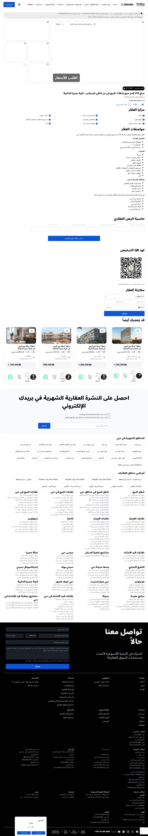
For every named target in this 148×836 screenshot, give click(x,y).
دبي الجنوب (70, 458)
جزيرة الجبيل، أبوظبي (96, 486)
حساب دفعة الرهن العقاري (74, 238)
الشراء (142, 681)
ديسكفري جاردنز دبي (44, 451)
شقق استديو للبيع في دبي (136, 495)
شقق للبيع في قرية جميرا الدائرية (98, 512)
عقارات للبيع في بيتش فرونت (28, 502)
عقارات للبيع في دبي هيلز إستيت (98, 589)
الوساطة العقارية (68, 689)
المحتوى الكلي (103, 713)
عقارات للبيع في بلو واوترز (136, 589)
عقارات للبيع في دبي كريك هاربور (62, 589)
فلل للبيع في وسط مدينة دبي (99, 577)
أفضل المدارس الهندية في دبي (99, 599)
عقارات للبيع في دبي (131, 14)
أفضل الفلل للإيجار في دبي (100, 529)
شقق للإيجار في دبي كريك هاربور (62, 587)
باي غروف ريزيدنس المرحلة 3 (63, 599)
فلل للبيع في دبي (67, 495)
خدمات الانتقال (68, 681)
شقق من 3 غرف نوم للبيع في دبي (133, 502)
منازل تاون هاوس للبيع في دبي (63, 497)
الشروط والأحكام (83, 831)
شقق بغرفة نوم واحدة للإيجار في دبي (133, 524)
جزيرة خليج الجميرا (83, 451)
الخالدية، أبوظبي (135, 486)
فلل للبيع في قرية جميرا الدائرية (28, 592)
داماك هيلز (21, 458)
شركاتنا (142, 721)
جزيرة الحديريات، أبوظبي (72, 486)
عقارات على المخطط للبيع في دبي (133, 558)
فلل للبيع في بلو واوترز (137, 592)
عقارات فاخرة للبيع (67, 521)
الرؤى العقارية (104, 717)
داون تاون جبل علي (118, 458)
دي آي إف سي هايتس (66, 614)
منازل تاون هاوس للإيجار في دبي (98, 531)
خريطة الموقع (66, 831)
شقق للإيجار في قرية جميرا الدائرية (27, 587)
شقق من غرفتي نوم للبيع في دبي (134, 500)
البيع (143, 685)
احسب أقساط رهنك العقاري (137, 100)
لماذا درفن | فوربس (101, 681)
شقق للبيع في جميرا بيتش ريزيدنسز (97, 509)
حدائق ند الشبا (68, 601)
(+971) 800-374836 (27, 759)
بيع (109, 4)
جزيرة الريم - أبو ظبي (49, 486)
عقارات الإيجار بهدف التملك (135, 601)
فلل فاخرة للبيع (68, 526)
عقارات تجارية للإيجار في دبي (99, 538)
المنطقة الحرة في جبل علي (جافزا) (129, 465)
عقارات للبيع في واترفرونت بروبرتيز (26, 512)
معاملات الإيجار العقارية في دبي (134, 604)
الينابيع (101, 458)
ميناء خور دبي (119, 451)
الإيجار (104, 4)
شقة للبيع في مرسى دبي (65, 555)
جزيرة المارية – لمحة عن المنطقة (130, 479)
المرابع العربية (64, 451)
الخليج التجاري (86, 458)
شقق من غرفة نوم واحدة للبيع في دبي (132, 497)
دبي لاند (104, 444)
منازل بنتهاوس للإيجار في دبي (99, 521)
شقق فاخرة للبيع (68, 524)
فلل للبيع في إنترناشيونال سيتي (27, 577)
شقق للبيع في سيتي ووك (65, 570)
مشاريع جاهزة (68, 717)
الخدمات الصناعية (67, 697)
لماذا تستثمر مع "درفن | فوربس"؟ (25, 681)
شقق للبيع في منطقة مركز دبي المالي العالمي (94, 495)
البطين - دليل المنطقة (23, 479)
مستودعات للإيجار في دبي (100, 541)
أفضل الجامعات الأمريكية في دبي (98, 604)
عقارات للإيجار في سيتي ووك (99, 526)
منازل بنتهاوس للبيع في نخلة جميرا (26, 531)
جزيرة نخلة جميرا (121, 444)
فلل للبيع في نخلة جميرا (30, 563)
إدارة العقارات (68, 685)
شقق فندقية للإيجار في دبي (100, 534)
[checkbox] (109, 414)
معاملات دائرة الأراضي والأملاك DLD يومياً (130, 606)
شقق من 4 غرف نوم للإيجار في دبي (133, 531)
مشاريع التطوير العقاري (65, 704)
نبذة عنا (39, 4)
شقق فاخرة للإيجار (67, 529)
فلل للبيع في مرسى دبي (65, 563)
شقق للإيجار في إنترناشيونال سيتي (26, 572)
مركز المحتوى (50, 4)
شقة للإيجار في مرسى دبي (64, 558)
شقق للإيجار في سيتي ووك (64, 572)
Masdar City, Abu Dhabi (101, 479)
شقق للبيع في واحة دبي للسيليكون (97, 505)
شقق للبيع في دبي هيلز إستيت (98, 584)
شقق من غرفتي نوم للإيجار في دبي (133, 526)
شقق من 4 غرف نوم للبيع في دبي (133, 505)
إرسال (124, 313)
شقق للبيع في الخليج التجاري (135, 570)
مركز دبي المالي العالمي (67, 444)
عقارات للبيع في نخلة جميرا (29, 560)
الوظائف (30, 4)
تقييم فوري (9, 4)
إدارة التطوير (94, 4)
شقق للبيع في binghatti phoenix (70, 14)
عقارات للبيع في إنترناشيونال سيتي (26, 575)
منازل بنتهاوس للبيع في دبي (64, 502)
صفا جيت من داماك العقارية (63, 609)
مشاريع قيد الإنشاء (66, 713)
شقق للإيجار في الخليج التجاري (134, 572)
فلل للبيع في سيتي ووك (65, 577)
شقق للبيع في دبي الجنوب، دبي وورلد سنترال (94, 507)
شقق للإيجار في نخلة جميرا (29, 558)
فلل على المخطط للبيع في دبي (135, 560)
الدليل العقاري (104, 609)
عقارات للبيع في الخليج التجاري (134, 575)
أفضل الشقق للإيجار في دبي (100, 524)
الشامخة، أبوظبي (117, 486)
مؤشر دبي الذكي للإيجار (101, 606)
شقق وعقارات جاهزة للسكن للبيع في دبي (95, 555)
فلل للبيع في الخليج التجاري (135, 577)
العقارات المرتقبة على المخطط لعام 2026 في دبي (22, 602)
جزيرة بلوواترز (136, 451)
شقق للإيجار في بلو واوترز (136, 587)
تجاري (87, 4)
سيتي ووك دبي (88, 444)
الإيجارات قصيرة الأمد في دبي (99, 546)
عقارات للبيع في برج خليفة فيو (28, 505)
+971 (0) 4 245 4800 (29, 757)
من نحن (141, 713)
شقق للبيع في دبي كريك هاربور (99, 500)
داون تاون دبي (102, 451)
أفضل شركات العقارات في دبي (99, 601)
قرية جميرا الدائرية (45, 444)
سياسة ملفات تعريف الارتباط (55, 831)
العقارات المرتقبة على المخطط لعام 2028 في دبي (22, 607)
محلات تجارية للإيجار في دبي (99, 543)
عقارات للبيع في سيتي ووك (64, 575)
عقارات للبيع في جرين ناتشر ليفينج (26, 507)
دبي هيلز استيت (25, 444)
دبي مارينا (138, 444)
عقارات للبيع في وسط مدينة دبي (98, 575)
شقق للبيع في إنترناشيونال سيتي (27, 570)
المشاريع (70, 4)
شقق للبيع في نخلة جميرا (100, 514)
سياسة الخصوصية (74, 831)
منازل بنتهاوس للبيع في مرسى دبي (26, 529)
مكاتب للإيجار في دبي (102, 536)
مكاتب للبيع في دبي (66, 500)
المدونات (105, 721)
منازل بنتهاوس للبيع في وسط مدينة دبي (24, 526)
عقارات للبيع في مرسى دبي (29, 495)
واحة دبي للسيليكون (22, 451)
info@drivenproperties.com (29, 765)
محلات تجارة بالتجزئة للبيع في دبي (62, 507)
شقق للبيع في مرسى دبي (100, 502)
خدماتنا (60, 4)
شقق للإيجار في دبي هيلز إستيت (98, 587)
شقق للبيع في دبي (116, 14)
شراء (115, 4)
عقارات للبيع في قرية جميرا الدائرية (26, 500)
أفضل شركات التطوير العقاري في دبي (133, 609)
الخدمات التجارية (67, 693)
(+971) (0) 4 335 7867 (135, 779)
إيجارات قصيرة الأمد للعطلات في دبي (96, 548)
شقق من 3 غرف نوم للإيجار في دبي (133, 529)
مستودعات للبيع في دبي (65, 509)
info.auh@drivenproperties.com (64, 767)
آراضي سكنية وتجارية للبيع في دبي (62, 514)
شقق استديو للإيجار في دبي (136, 521)
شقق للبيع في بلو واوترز (137, 584)
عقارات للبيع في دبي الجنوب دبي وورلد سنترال (22, 497)
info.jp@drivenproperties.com (99, 822)
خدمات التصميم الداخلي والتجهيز (61, 701)
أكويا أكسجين (136, 458)
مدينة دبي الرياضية (51, 458)
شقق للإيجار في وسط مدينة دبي (98, 572)
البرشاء (34, 458)
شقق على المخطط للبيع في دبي (134, 555)
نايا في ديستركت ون (66, 604)
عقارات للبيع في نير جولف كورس (27, 509)
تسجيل (44, 425)
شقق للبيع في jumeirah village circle (95, 14)
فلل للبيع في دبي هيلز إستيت (99, 592)
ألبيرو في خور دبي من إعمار (64, 616)
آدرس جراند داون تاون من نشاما (62, 611)
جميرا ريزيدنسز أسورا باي (65, 606)
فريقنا (142, 717)
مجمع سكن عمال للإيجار (137, 599)
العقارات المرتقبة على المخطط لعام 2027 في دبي (22, 605)
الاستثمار (78, 4)
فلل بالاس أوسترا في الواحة (64, 618)
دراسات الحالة (103, 685)
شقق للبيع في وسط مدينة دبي (99, 497)
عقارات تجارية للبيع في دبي (64, 512)
